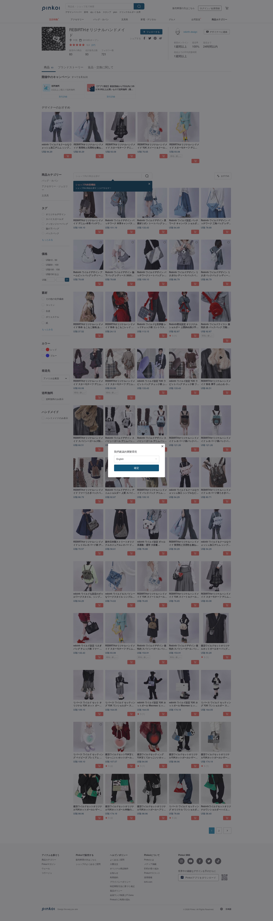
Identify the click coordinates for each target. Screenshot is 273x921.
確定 (136, 468)
